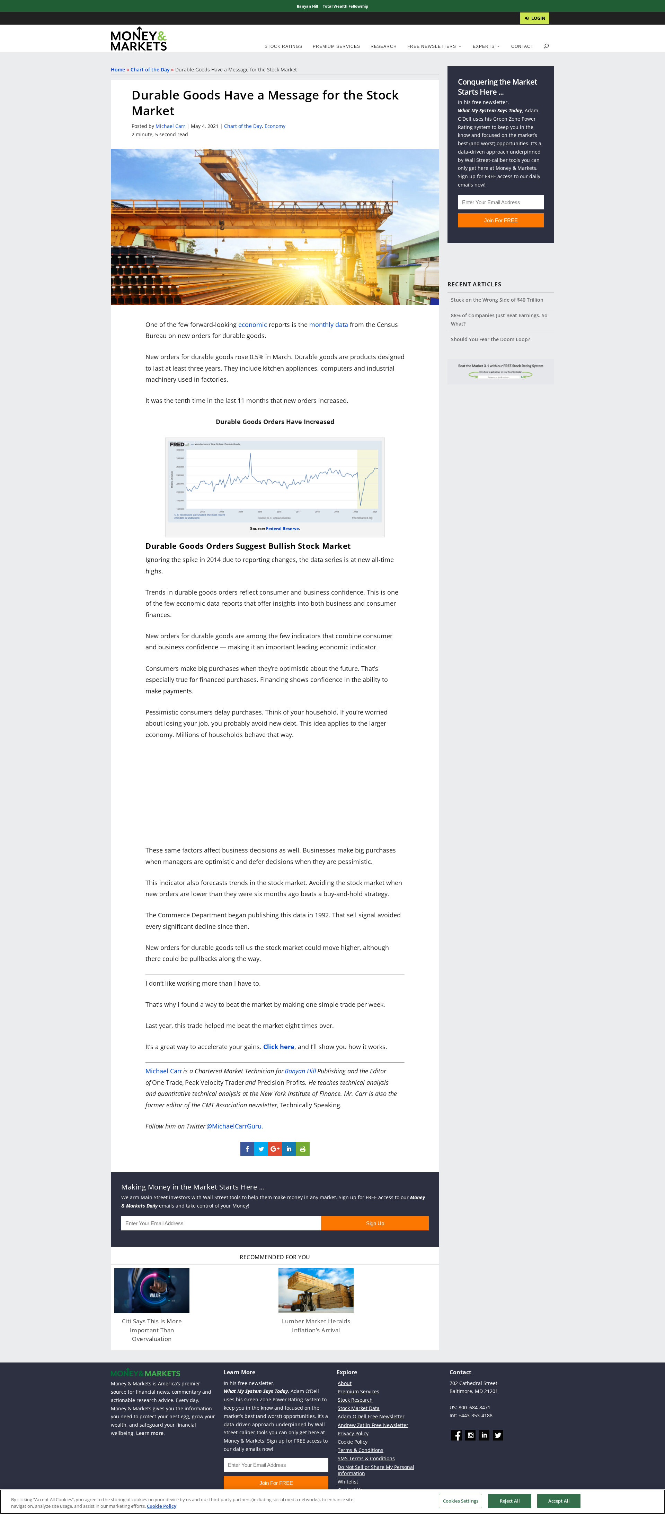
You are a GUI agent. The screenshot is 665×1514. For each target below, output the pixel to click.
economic (252, 324)
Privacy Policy (353, 1433)
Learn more (149, 1433)
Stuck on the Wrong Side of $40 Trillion (497, 299)
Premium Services (336, 46)
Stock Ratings (283, 46)
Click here (278, 1047)
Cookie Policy (352, 1441)
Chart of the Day (150, 69)
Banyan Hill (307, 6)
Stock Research (355, 1399)
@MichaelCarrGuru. (234, 1126)
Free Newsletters (431, 46)
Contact (522, 46)
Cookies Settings (460, 1501)
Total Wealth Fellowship (345, 6)
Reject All (510, 1501)
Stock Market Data (359, 1408)
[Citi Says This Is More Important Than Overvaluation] (151, 1290)
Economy (275, 126)
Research (384, 46)
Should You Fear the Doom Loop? (490, 339)
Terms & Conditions (360, 1450)
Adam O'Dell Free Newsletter (371, 1416)
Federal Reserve (282, 528)
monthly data (328, 324)
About (345, 1382)
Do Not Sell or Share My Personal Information (376, 1469)
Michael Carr (170, 126)
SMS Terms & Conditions (366, 1458)
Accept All (559, 1501)
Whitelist (348, 1481)
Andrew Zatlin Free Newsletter (373, 1424)
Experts (484, 46)
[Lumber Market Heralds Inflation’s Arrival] (316, 1290)
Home (118, 69)
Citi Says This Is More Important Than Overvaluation (152, 1330)
